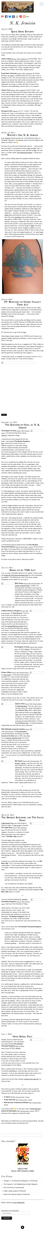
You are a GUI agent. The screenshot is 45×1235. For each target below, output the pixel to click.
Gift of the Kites (9, 1187)
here (28, 148)
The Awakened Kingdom (24, 152)
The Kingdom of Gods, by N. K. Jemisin (22, 426)
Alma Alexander (21, 731)
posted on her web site (31, 1079)
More (4, 414)
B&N (18, 59)
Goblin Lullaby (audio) (10, 1191)
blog (35, 150)
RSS (27, 17)
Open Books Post (22, 1036)
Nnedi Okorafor (35, 1109)
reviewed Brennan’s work (15, 626)
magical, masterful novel (13, 738)
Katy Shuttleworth (18, 1202)
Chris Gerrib (7, 675)
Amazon (14, 59)
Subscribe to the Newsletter (10, 1211)
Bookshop (25, 1171)
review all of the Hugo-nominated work (16, 575)
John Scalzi (17, 825)
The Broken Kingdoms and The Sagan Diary (22, 819)
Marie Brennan (17, 613)
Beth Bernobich (22, 706)
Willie (32, 226)
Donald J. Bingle (20, 763)
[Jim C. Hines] (17, 11)
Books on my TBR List (22, 570)
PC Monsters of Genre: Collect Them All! (22, 303)
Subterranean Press (7, 823)
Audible (31, 1171)
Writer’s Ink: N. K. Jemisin (22, 135)
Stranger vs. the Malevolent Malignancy (16, 1181)
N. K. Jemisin (5, 138)
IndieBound (23, 59)
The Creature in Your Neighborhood (15, 1184)
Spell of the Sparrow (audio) (12, 1194)
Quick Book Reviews (22, 31)
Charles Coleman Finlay (22, 585)
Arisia (6, 215)
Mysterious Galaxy (23, 547)
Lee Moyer (18, 217)
